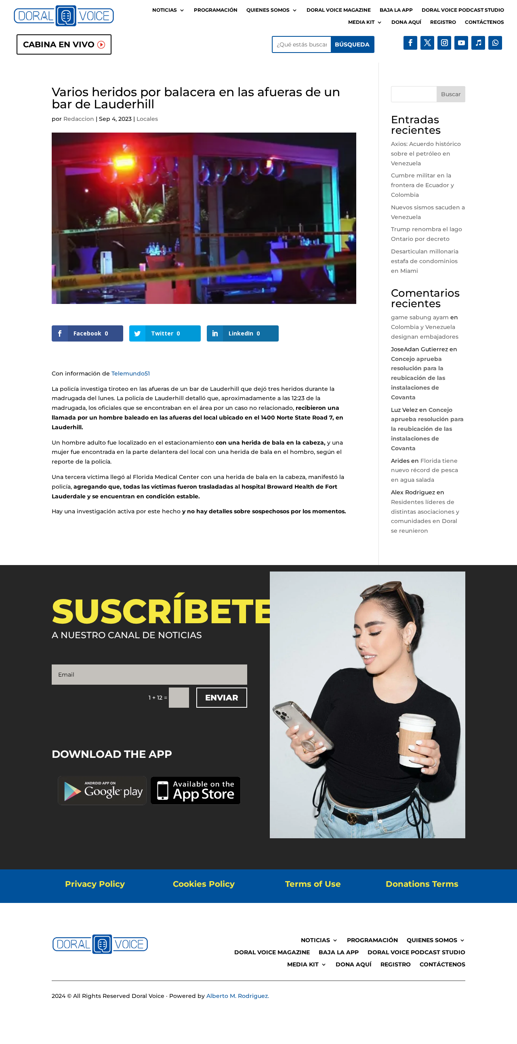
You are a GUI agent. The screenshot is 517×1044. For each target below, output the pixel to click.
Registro (443, 22)
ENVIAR (221, 697)
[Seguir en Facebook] (410, 43)
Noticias (164, 10)
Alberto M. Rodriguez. (237, 996)
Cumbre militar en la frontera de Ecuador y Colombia (422, 185)
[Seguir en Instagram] (444, 43)
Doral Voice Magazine (339, 10)
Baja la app (396, 10)
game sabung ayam (420, 317)
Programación (215, 10)
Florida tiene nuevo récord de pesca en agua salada (424, 470)
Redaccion (78, 118)
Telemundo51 (130, 373)
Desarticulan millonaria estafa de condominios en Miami (424, 261)
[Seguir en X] (427, 43)
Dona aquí (406, 22)
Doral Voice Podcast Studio (463, 10)
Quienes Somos (268, 10)
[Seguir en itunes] (478, 43)
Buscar (451, 94)
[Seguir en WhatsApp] (495, 43)
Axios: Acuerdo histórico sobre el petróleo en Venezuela (426, 153)
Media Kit (361, 22)
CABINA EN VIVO (59, 44)
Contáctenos (484, 22)
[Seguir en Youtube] (461, 43)
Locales (147, 118)
